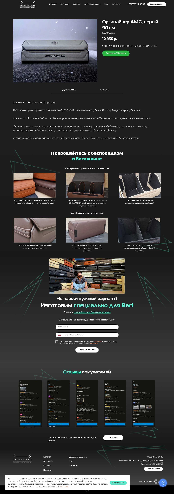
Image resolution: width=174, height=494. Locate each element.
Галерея (47, 466)
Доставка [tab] (69, 90)
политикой (64, 486)
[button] (156, 4)
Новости (47, 470)
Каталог (52, 4)
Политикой (94, 343)
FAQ (106, 4)
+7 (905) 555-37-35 (154, 457)
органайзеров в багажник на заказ (92, 312)
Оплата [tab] (104, 90)
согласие (98, 341)
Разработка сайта (145, 481)
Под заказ (65, 4)
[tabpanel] (87, 121)
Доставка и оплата (92, 4)
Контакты (116, 4)
